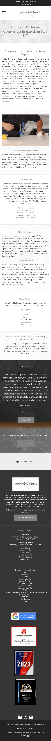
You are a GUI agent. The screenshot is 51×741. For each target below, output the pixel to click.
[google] (31, 717)
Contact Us (25, 599)
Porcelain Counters (25, 583)
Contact (11, 348)
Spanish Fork (25, 322)
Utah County (25, 550)
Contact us (19, 99)
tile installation (17, 270)
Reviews (25, 420)
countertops (26, 184)
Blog (26, 601)
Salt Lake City (25, 325)
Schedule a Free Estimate (25, 2)
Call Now (25, 444)
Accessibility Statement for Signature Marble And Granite (25, 732)
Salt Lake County (26, 555)
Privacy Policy (21, 728)
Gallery (25, 590)
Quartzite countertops (25, 218)
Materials (25, 577)
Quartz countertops (25, 213)
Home (25, 572)
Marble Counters (25, 581)
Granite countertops (25, 210)
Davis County (25, 553)
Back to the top (27, 462)
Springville (25, 310)
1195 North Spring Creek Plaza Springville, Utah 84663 (25, 538)
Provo (25, 317)
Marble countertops (25, 208)
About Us (25, 597)
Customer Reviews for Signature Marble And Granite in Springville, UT (25, 593)
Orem (25, 315)
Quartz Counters (25, 586)
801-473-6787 (27, 4)
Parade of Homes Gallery (25, 570)
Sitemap (31, 728)
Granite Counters (25, 579)
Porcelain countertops (25, 215)
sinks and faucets (16, 236)
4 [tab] (28, 411)
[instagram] (25, 717)
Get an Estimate (25, 518)
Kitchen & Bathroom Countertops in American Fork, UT (25, 31)
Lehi (25, 312)
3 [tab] (26, 411)
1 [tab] (22, 411)
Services (25, 574)
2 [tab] (24, 411)
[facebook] (20, 717)
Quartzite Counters (25, 588)
